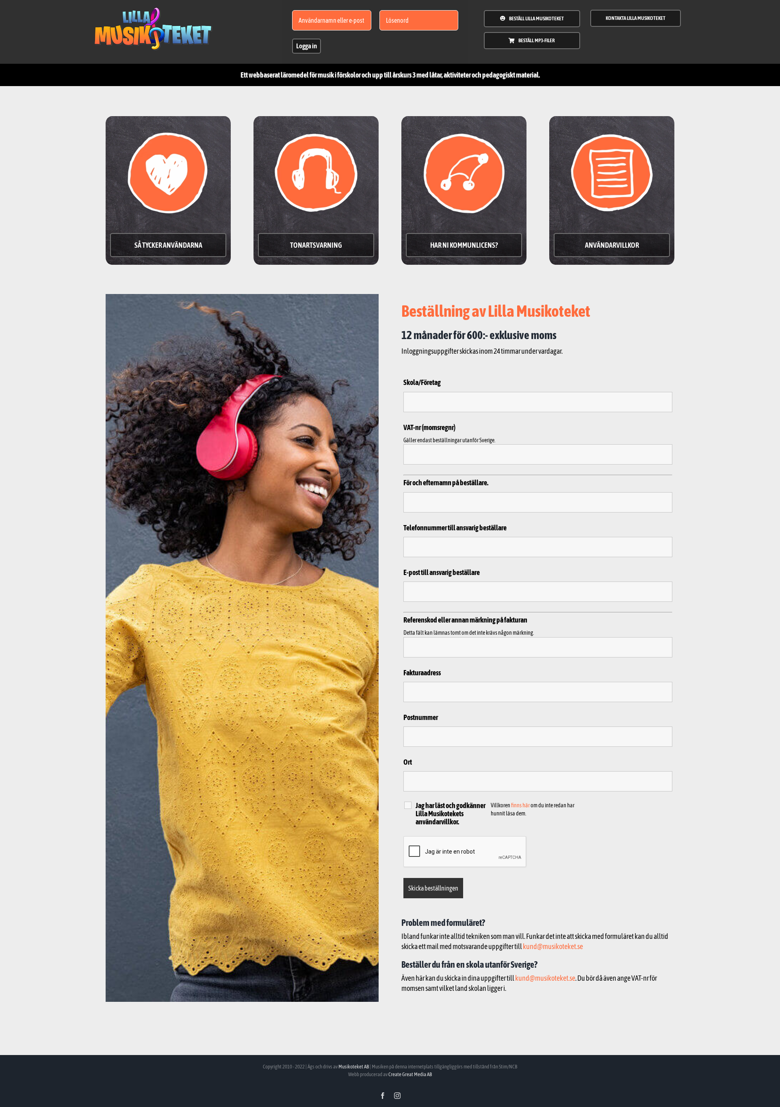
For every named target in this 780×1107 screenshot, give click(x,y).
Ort (407, 762)
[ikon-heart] (168, 124)
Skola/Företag (422, 382)
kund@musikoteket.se (553, 946)
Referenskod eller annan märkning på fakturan (465, 620)
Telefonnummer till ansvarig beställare (455, 527)
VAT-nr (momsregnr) (429, 427)
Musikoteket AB (353, 1067)
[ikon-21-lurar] (316, 124)
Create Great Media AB (410, 1074)
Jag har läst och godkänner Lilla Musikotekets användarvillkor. (450, 814)
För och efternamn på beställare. (445, 483)
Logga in (306, 46)
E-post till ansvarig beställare (441, 572)
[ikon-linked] (464, 124)
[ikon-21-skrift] (153, 10)
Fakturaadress (422, 672)
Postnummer (420, 717)
